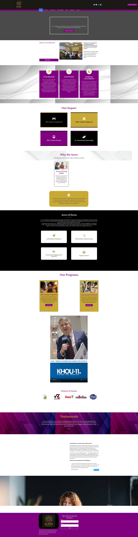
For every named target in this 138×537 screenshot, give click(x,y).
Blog (67, 10)
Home (41, 10)
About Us (46, 10)
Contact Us (72, 10)
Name (62, 519)
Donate (78, 10)
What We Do (52, 10)
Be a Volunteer (61, 10)
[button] (40, 400)
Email (62, 523)
